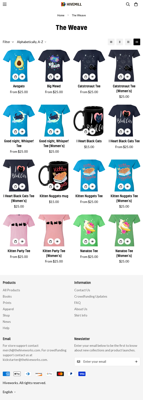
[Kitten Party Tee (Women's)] (54, 230)
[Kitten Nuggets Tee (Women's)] (124, 175)
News (7, 322)
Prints (7, 303)
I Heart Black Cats (89, 141)
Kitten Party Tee (19, 251)
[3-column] (128, 42)
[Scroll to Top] (135, 380)
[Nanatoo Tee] (89, 230)
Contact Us (82, 290)
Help (6, 328)
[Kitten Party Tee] (19, 230)
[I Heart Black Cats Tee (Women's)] (19, 175)
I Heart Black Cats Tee (124, 141)
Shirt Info (80, 315)
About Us (80, 309)
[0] (136, 4)
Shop (6, 315)
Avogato (19, 86)
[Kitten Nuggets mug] (54, 175)
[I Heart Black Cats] (89, 121)
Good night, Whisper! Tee (19, 143)
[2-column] (119, 42)
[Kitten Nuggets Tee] (89, 175)
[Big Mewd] (54, 66)
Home (60, 15)
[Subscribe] (136, 361)
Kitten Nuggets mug (54, 196)
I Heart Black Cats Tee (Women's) (18, 198)
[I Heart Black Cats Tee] (124, 121)
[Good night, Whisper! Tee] (19, 121)
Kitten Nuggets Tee (89, 196)
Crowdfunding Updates (90, 296)
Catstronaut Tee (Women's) (124, 88)
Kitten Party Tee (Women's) (54, 253)
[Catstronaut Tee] (89, 66)
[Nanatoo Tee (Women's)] (124, 230)
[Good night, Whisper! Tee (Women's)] (54, 121)
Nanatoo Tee (89, 251)
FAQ (77, 303)
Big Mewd (54, 86)
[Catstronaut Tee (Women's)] (124, 66)
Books (7, 296)
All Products (11, 290)
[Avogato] (19, 66)
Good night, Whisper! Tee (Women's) (54, 143)
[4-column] (137, 42)
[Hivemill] (71, 4)
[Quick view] (22, 76)
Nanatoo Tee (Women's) (124, 253)
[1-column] (111, 42)
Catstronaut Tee (89, 86)
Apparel (8, 309)
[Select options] (15, 76)
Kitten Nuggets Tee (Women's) (124, 198)
